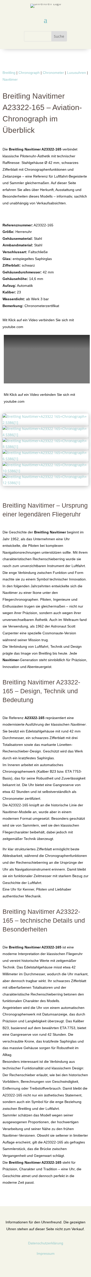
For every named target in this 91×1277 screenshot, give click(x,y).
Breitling (9, 73)
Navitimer (10, 79)
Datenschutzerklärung (45, 1243)
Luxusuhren (76, 73)
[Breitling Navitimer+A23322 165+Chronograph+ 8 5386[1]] (45, 446)
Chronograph (29, 73)
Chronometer (53, 73)
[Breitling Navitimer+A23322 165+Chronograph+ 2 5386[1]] (45, 422)
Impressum (46, 1253)
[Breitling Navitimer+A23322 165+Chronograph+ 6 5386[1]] (45, 458)
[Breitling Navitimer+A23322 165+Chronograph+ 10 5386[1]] (45, 470)
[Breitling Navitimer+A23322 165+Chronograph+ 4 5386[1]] (45, 434)
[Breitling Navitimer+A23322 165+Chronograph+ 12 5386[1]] (45, 482)
